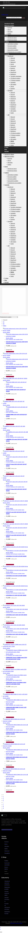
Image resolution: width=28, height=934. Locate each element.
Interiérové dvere (12, 37)
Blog (5, 280)
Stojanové (13, 66)
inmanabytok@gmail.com (9, 4)
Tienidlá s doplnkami (15, 76)
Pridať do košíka (10, 351)
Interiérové (10, 56)
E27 (6, 655)
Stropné (12, 60)
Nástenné (13, 62)
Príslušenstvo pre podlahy (14, 52)
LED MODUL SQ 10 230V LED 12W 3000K (16, 614)
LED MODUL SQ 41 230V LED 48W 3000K (16, 634)
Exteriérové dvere (12, 40)
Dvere (6, 35)
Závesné (12, 58)
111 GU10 (8, 461)
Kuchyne (9, 27)
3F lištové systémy (15, 78)
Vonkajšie (13, 82)
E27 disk (7, 437)
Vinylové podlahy (12, 48)
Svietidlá (6, 54)
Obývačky (10, 31)
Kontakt (6, 151)
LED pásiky (13, 84)
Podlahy (6, 42)
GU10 (7, 339)
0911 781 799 (6, 2)
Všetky (4, 325)
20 (3, 321)
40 (3, 323)
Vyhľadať (3, 17)
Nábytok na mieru (9, 25)
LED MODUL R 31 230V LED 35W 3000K (16, 595)
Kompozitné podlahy (12, 50)
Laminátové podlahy (12, 44)
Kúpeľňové (13, 72)
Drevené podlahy (12, 46)
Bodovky (12, 68)
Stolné (12, 64)
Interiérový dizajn (9, 154)
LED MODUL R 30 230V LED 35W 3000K (16, 556)
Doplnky (12, 88)
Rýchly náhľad (6, 332)
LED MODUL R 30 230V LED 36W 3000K (16, 575)
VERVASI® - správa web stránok (16, 923)
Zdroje (12, 86)
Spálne (9, 33)
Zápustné (12, 70)
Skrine (9, 29)
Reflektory (13, 74)
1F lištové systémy (15, 80)
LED (8, 115)
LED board (15, 553)
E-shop (6, 278)
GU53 (7, 705)
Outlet (12, 113)
